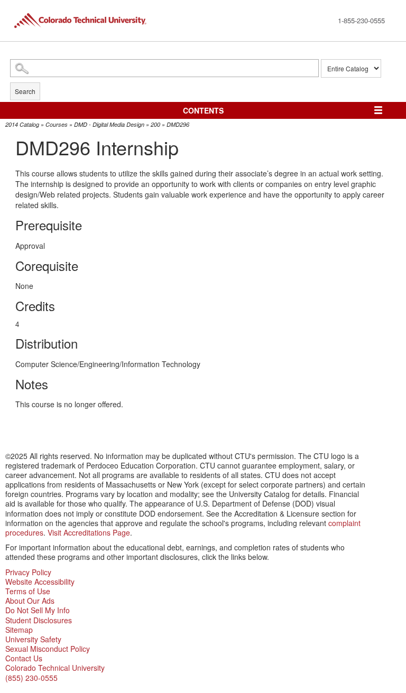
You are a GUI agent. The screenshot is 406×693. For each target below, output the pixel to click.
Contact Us (23, 658)
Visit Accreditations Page (89, 532)
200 (155, 124)
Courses (56, 124)
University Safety (33, 639)
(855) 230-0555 (31, 677)
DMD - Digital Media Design (109, 124)
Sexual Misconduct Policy (47, 648)
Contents (203, 110)
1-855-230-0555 (361, 20)
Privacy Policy (28, 572)
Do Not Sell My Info (37, 610)
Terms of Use (27, 591)
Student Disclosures (38, 620)
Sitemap (19, 629)
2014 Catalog (22, 124)
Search (25, 91)
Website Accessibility (40, 581)
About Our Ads (29, 600)
